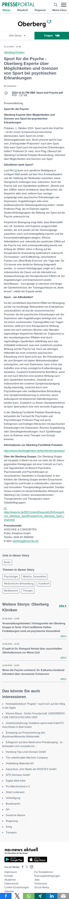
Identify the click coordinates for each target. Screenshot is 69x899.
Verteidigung (13, 798)
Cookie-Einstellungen (16, 887)
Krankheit (43, 583)
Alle (62, 605)
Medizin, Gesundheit (34, 576)
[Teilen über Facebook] (6, 896)
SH (7, 809)
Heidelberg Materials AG (20, 763)
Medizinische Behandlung (19, 583)
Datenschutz (11, 883)
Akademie (10, 879)
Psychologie (11, 576)
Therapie (28, 590)
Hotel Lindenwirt (15, 792)
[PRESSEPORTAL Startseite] (18, 5)
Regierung (12, 821)
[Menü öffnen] (64, 5)
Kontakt (8, 876)
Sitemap (9, 891)
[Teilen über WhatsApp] (28, 896)
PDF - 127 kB (37, 94)
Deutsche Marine (15, 815)
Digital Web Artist (15, 780)
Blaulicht (22, 10)
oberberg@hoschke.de (26, 541)
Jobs (37, 879)
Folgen (48, 35)
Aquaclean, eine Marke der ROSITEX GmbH (31, 769)
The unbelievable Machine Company (27, 757)
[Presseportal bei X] (25, 867)
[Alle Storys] (34, 29)
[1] (15, 170)
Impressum (10, 872)
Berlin (7, 562)
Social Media (41, 887)
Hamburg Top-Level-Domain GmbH (26, 752)
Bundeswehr (13, 803)
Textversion (40, 883)
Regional (40, 10)
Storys (6, 10)
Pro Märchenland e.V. (18, 786)
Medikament (11, 590)
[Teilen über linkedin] (52, 896)
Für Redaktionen (43, 872)
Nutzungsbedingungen (47, 876)
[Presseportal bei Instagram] (30, 866)
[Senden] (63, 896)
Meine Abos (59, 10)
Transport (11, 832)
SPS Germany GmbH (18, 775)
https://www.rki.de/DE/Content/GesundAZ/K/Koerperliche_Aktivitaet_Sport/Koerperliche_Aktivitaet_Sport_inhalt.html (34, 516)
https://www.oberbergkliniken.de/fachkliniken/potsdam (34, 450)
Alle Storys (15, 35)
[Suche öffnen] (56, 5)
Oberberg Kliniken (14, 52)
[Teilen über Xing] (40, 896)
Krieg (9, 826)
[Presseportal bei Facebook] (21, 867)
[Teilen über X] (17, 896)
